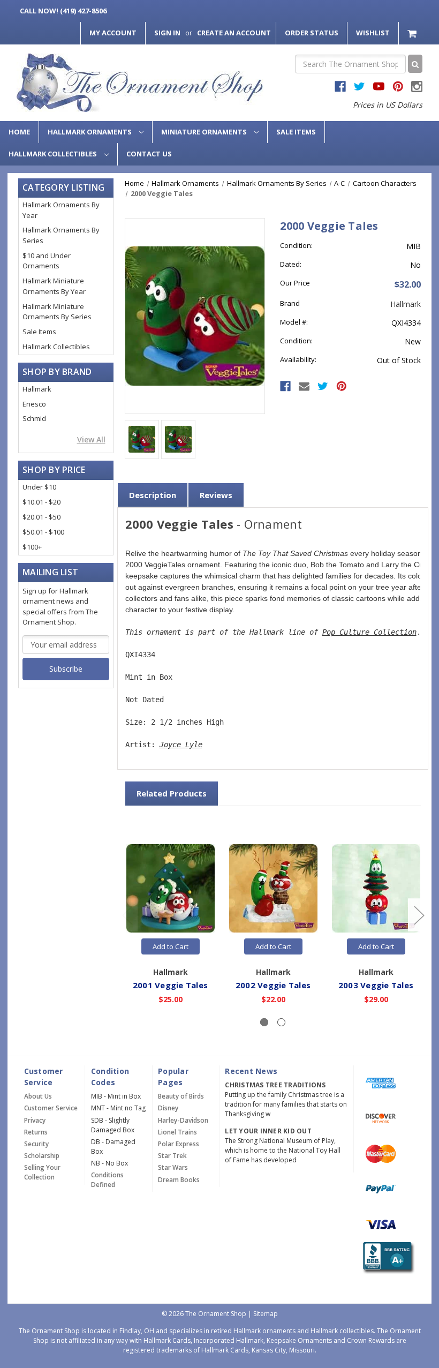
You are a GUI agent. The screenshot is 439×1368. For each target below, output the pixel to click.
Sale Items (296, 132)
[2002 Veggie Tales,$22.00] (273, 888)
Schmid (34, 418)
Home (19, 132)
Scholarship (41, 1155)
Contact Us (149, 154)
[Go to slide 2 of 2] (127, 914)
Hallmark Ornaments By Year (61, 210)
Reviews (216, 495)
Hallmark (36, 389)
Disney (168, 1108)
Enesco (34, 404)
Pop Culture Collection (369, 632)
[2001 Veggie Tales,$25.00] (170, 888)
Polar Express (178, 1143)
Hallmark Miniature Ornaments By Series (57, 312)
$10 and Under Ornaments (46, 261)
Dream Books (179, 1179)
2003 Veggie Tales (375, 985)
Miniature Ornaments (204, 132)
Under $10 (39, 487)
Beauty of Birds (181, 1096)
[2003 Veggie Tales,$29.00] (376, 888)
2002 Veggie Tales (273, 985)
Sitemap (265, 1313)
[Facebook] (285, 386)
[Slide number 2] (281, 1022)
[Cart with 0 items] (413, 33)
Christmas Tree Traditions (275, 1084)
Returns (36, 1132)
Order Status (311, 32)
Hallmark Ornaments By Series (61, 235)
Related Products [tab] (172, 793)
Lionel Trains (177, 1132)
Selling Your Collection (42, 1172)
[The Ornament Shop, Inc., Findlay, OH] (387, 1258)
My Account (113, 32)
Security (36, 1143)
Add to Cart (170, 946)
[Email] (304, 386)
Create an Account (234, 32)
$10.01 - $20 (41, 502)
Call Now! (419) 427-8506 (63, 11)
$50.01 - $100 (43, 532)
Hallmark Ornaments (90, 132)
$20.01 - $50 (41, 517)
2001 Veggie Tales (170, 985)
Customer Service (51, 1108)
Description (152, 495)
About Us (38, 1096)
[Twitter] (322, 386)
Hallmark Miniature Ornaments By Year (54, 286)
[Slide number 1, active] (264, 1022)
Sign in (167, 32)
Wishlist (373, 32)
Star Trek (172, 1155)
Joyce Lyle (181, 744)
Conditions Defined (107, 1179)
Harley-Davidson (183, 1120)
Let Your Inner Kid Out (268, 1131)
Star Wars (173, 1167)
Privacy (35, 1120)
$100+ (32, 547)
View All (91, 439)
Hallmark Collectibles (54, 154)
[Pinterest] (341, 386)
